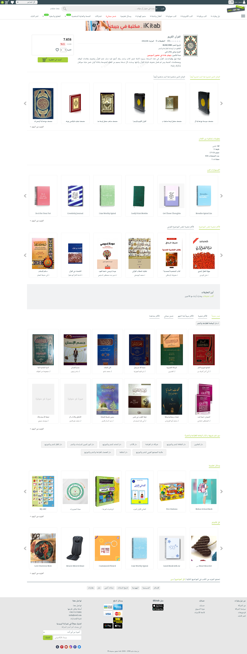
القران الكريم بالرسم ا (139, 121)
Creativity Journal (75, 213)
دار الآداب (133, 444)
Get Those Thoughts (172, 213)
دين (171, 579)
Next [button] (25, 103)
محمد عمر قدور (74, 421)
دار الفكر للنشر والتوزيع (53, 444)
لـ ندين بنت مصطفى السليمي (107, 275)
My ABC (43, 509)
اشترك (47, 637)
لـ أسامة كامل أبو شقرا (75, 275)
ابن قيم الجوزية (139, 371)
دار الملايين (198, 444)
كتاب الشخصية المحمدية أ (171, 271)
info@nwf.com (75, 615)
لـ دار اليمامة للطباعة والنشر (208, 323)
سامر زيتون (74, 371)
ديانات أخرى (108, 588)
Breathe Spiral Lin (204, 213)
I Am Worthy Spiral (107, 213)
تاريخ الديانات (123, 588)
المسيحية (146, 588)
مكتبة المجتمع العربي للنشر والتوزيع (149, 452)
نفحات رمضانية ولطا (172, 417)
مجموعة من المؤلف (42, 371)
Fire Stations (171, 509)
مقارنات (91, 588)
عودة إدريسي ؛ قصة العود (107, 271)
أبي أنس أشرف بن (203, 371)
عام (99, 588)
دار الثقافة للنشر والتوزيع (176, 444)
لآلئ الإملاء (107, 367)
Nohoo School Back (204, 509)
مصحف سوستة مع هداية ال (204, 121)
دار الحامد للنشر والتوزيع (112, 444)
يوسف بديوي (42, 421)
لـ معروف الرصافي (172, 275)
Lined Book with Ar (171, 566)
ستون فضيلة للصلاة (107, 417)
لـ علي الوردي (204, 275)
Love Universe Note (43, 566)
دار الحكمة (123, 452)
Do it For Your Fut (43, 213)
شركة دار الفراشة (151, 444)
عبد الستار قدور (107, 421)
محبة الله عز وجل (139, 367)
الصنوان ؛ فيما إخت (204, 417)
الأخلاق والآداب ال (75, 417)
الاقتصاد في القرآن (75, 271)
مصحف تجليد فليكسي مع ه (75, 121)
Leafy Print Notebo (139, 213)
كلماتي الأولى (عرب (139, 509)
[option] (204, 103)
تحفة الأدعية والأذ (43, 417)
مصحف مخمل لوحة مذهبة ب (172, 121)
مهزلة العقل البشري (204, 271)
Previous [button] (221, 103)
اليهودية (135, 588)
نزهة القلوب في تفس (140, 417)
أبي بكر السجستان (139, 421)
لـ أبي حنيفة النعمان (43, 275)
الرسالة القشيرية (172, 367)
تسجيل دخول (238, 2)
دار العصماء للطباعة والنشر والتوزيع (97, 452)
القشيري (171, 371)
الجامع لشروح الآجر (204, 367)
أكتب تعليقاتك (208, 296)
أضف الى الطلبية (55, 60)
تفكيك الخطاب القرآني (139, 271)
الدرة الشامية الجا (43, 367)
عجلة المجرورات (75, 509)
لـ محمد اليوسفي (139, 275)
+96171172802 (75, 612)
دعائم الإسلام (43, 271)
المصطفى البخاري (203, 421)
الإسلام (156, 588)
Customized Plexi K (107, 566)
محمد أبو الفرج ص (171, 421)
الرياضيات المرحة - (107, 509)
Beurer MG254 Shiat (75, 566)
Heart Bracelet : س (204, 566)
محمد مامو (106, 371)
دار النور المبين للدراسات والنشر (82, 444)
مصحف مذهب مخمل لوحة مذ (107, 121)
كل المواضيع (180, 579)
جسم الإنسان (75, 367)
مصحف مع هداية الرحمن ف (43, 121)
